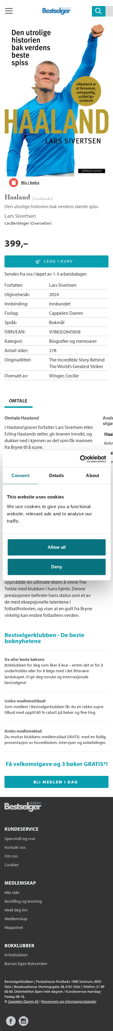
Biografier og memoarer (73, 341)
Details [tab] (56, 475)
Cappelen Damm (66, 313)
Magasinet (14, 927)
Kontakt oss (15, 847)
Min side (12, 892)
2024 (54, 294)
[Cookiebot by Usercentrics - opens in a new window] (80, 459)
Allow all (57, 547)
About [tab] (92, 475)
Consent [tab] (20, 475)
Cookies (12, 864)
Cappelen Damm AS (23, 1001)
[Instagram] (23, 1024)
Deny (56, 566)
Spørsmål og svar (20, 838)
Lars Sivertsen (20, 215)
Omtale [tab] (18, 401)
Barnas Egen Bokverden (26, 963)
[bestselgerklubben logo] (23, 807)
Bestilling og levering (23, 901)
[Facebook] (11, 1024)
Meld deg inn (16, 910)
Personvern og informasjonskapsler (68, 1001)
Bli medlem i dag (55, 782)
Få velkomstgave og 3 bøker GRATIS (54, 763)
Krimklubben (16, 955)
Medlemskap (16, 918)
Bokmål (56, 322)
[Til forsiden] (56, 13)
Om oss (11, 856)
